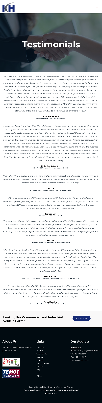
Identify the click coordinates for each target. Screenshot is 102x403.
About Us (40, 347)
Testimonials (41, 354)
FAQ (38, 373)
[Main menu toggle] (97, 6)
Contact (39, 366)
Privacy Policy (51, 393)
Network (40, 357)
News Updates (42, 363)
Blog (38, 370)
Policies (39, 360)
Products (40, 351)
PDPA (39, 376)
